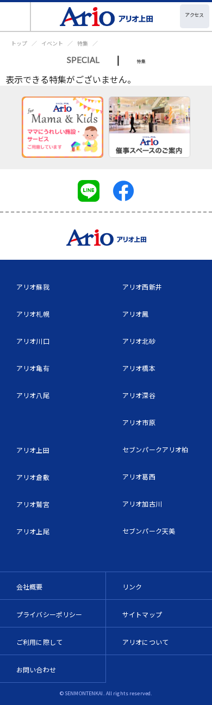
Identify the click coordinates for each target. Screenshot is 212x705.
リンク (132, 586)
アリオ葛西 (138, 476)
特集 (82, 43)
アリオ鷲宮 (32, 504)
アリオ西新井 (142, 286)
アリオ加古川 (142, 503)
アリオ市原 (138, 422)
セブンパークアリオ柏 (155, 449)
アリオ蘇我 (32, 286)
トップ (19, 43)
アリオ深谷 (138, 395)
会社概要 (29, 586)
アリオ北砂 (138, 340)
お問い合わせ (36, 669)
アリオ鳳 (135, 313)
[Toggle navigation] (15, 16)
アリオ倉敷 (32, 477)
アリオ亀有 (32, 368)
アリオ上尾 (32, 531)
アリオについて (145, 641)
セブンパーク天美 (148, 530)
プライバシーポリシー (49, 614)
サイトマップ (142, 614)
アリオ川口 (32, 340)
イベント (52, 43)
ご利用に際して (39, 641)
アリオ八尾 (32, 395)
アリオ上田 (32, 449)
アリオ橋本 (138, 368)
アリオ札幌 (32, 313)
